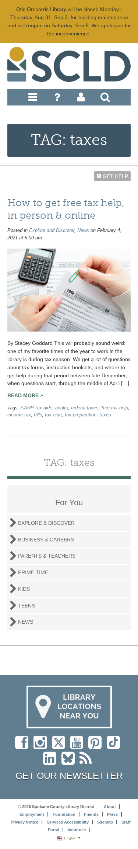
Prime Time (33, 572)
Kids (24, 589)
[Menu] (32, 99)
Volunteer (77, 830)
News (83, 230)
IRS (38, 414)
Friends (91, 814)
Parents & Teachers (46, 556)
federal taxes (85, 407)
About (110, 806)
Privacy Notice (24, 822)
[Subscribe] (87, 762)
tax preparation (80, 414)
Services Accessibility (68, 822)
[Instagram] (41, 746)
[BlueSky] (70, 762)
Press (112, 814)
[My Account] (81, 99)
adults (61, 407)
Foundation (64, 814)
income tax (19, 414)
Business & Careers (46, 540)
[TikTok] (115, 746)
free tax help (115, 407)
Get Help (114, 176)
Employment (32, 814)
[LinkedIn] (51, 762)
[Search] (105, 99)
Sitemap (105, 822)
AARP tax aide (36, 407)
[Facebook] (23, 746)
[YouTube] (78, 746)
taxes (105, 414)
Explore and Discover (51, 230)
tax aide (53, 414)
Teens (26, 606)
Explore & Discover (46, 523)
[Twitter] (61, 746)
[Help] (57, 99)
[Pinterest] (96, 746)
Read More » (25, 395)
